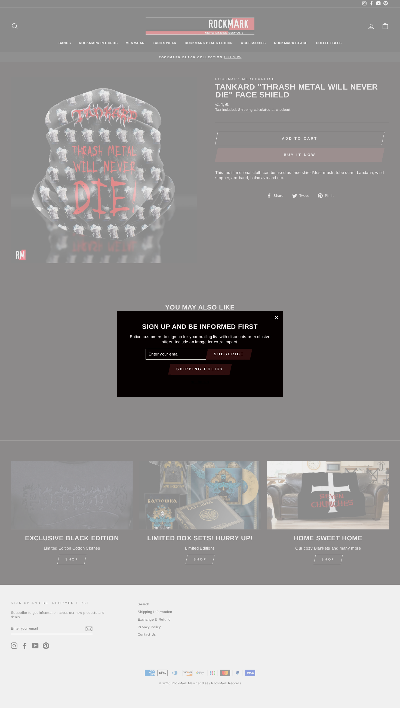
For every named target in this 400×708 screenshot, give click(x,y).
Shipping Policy (200, 369)
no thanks (200, 381)
